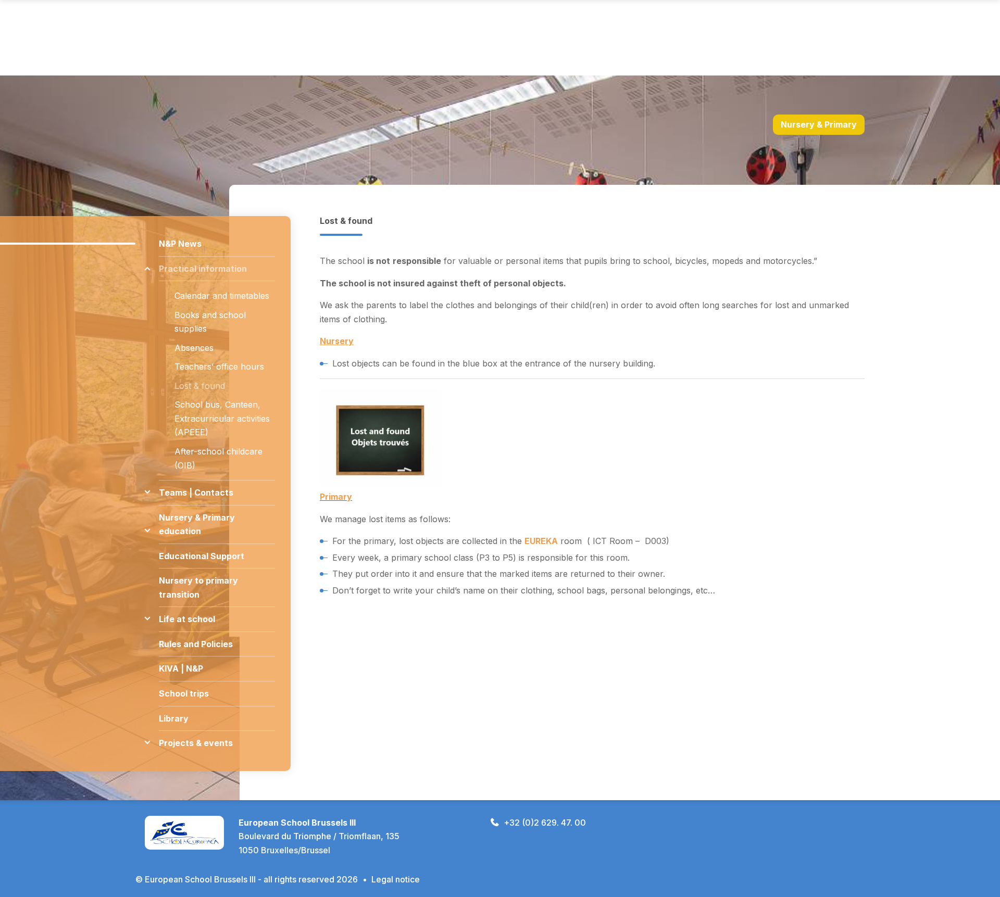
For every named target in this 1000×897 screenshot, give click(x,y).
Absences (194, 348)
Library (174, 718)
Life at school (187, 619)
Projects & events (196, 743)
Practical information (203, 268)
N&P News (180, 243)
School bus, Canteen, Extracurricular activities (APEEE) (222, 418)
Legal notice (395, 879)
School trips (184, 693)
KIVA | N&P (181, 668)
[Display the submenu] (147, 268)
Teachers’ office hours (219, 366)
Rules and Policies (196, 644)
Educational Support (201, 556)
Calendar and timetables (221, 295)
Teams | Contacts (196, 492)
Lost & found (199, 386)
